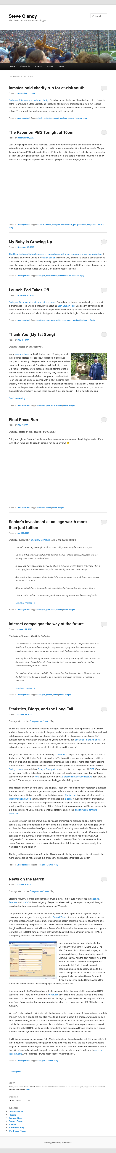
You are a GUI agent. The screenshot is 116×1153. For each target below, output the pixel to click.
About (12, 66)
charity (40, 118)
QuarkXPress (59, 917)
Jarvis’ (25, 902)
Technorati (60, 754)
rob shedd (76, 320)
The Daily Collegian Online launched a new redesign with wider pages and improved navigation (55, 253)
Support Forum (16, 1121)
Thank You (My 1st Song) (32, 334)
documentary (66, 224)
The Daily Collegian (40, 539)
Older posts (15, 1071)
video (48, 507)
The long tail (70, 795)
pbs (74, 224)
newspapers (51, 275)
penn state (81, 224)
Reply (92, 320)
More (28, 1089)
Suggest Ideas (15, 1117)
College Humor (16, 769)
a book (68, 798)
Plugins (12, 1114)
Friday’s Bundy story (48, 769)
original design (48, 257)
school (84, 320)
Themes (12, 1124)
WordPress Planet (17, 1130)
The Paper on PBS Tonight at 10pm (41, 132)
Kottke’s (95, 898)
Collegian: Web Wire (39, 721)
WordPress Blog (16, 1127)
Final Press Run (23, 419)
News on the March (26, 879)
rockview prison (60, 118)
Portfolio (38, 66)
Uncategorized (23, 118)
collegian (48, 118)
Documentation (16, 1111)
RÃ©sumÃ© (24, 66)
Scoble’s (13, 902)
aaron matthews (44, 224)
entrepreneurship (53, 320)
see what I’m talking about (87, 739)
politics (49, 694)
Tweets (61, 66)
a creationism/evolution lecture (77, 776)
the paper (91, 224)
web (69, 275)
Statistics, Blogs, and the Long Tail (41, 709)
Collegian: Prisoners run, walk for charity (28, 99)
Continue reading (18, 398)
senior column (22, 354)
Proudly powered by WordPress (58, 1142)
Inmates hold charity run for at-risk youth (47, 87)
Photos (50, 66)
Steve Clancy (23, 16)
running (71, 118)
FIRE (92, 769)
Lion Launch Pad (66, 305)
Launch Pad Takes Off (29, 290)
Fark (36, 776)
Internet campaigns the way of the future (46, 623)
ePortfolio (53, 994)
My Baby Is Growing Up (30, 241)
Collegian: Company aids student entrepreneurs (32, 302)
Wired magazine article (20, 798)
